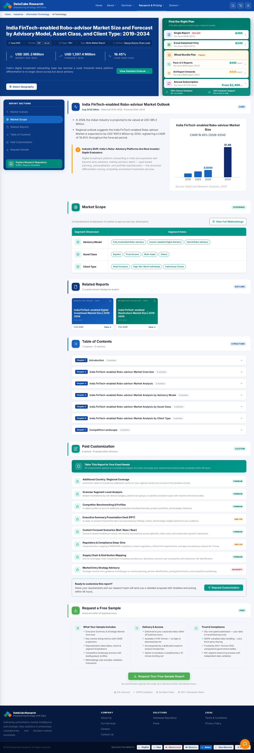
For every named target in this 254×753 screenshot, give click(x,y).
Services (126, 5)
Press (156, 723)
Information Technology (37, 14)
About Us (106, 717)
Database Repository (165, 717)
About (110, 5)
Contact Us (107, 734)
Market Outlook (19, 111)
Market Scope (18, 119)
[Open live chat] (245, 744)
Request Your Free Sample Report (161, 676)
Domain (173, 5)
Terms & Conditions (216, 717)
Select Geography (23, 86)
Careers (105, 728)
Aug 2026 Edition (90, 109)
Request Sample (19, 149)
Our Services (108, 723)
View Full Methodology (229, 221)
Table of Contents (20, 134)
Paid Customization (21, 142)
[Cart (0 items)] (240, 5)
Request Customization (225, 587)
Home (99, 5)
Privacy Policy (213, 723)
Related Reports (19, 127)
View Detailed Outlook (133, 70)
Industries (18, 14)
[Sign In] (248, 5)
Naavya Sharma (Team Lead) (137, 43)
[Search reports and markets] (233, 5)
